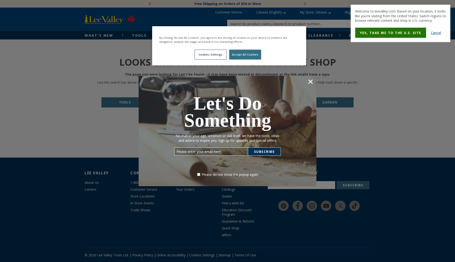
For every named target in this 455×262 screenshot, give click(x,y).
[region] (229, 45)
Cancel (436, 32)
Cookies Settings (211, 54)
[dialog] (400, 23)
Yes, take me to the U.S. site (390, 32)
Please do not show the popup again (230, 174)
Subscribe (264, 151)
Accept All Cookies (245, 54)
